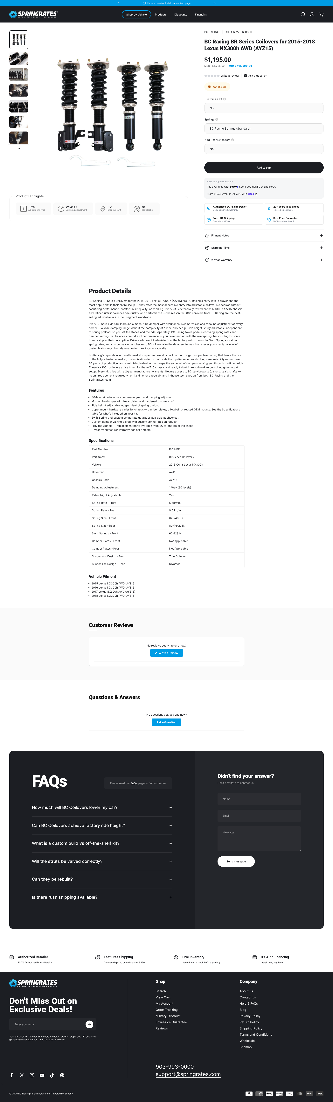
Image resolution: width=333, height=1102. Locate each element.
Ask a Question (168, 723)
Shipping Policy (251, 1028)
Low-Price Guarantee (171, 1022)
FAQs (134, 783)
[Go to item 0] (18, 39)
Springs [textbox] (223, 119)
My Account (164, 1003)
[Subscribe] (89, 1024)
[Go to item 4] (18, 90)
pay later (278, 962)
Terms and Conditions (256, 1034)
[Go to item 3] (18, 74)
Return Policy (249, 1022)
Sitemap (246, 1047)
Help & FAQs (249, 1003)
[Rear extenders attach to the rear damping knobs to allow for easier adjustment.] (232, 139)
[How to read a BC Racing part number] (251, 32)
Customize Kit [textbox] (227, 99)
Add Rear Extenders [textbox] (231, 139)
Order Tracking (167, 1010)
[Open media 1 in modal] (109, 108)
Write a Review (170, 654)
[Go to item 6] (18, 122)
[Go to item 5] (18, 106)
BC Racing (211, 32)
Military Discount (168, 1016)
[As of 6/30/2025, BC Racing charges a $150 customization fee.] (224, 99)
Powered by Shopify (62, 1093)
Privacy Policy (250, 1016)
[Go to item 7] (18, 138)
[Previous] (118, 3)
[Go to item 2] (18, 58)
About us (246, 991)
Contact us (248, 997)
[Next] (214, 3)
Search (161, 991)
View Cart (163, 997)
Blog (243, 1010)
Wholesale (247, 1041)
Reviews (162, 1028)
